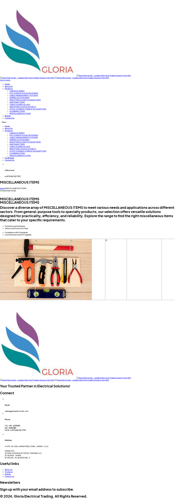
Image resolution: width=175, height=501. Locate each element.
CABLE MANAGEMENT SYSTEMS (24, 95)
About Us (8, 86)
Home (7, 84)
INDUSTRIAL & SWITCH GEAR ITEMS (25, 100)
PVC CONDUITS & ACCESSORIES (24, 93)
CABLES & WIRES (17, 91)
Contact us (9, 476)
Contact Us (9, 118)
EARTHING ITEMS (17, 102)
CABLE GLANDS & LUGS (20, 104)
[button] (5, 80)
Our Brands (9, 158)
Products (9, 89)
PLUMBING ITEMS (17, 111)
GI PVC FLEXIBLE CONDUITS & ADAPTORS (28, 109)
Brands (8, 116)
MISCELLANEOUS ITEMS (20, 113)
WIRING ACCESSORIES (20, 97)
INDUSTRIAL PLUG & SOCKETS (23, 107)
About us (8, 469)
